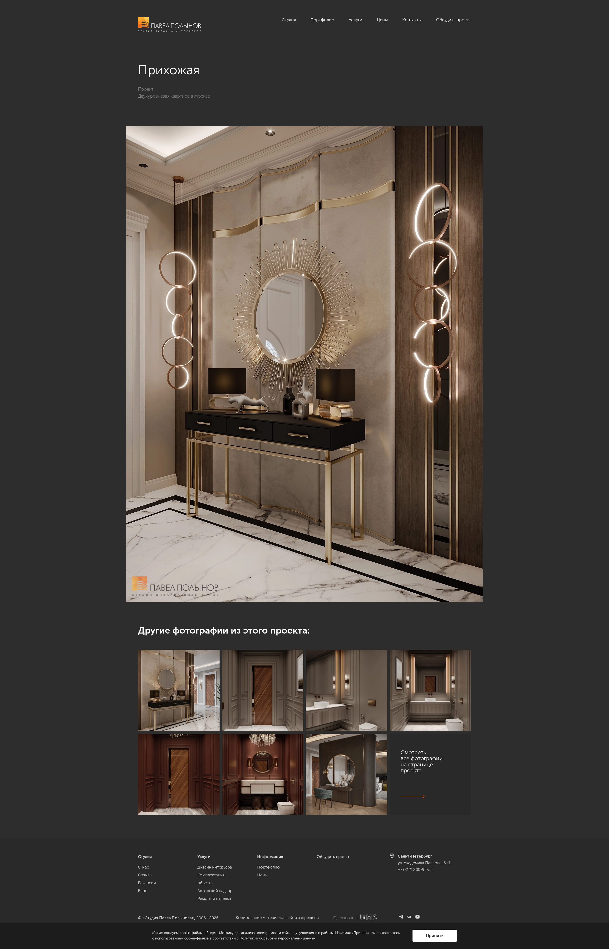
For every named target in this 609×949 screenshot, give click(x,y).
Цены (382, 19)
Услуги (355, 19)
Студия (289, 19)
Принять (434, 935)
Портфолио (322, 19)
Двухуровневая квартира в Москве (174, 96)
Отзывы (145, 875)
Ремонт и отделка (214, 898)
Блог (142, 890)
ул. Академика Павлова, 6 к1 (424, 862)
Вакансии (147, 882)
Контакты (412, 19)
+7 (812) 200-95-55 (415, 869)
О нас (143, 867)
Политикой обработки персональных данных (277, 938)
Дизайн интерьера (214, 867)
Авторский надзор (214, 890)
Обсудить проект (453, 19)
